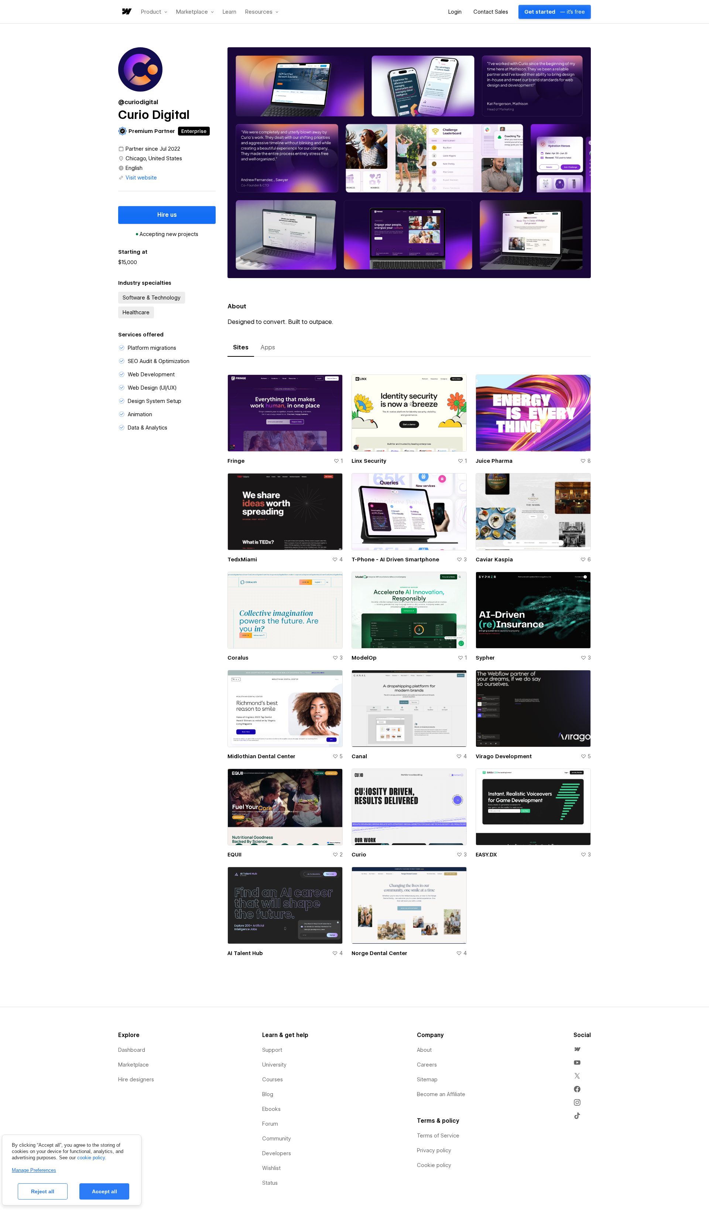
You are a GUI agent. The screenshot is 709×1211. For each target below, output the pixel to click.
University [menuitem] (274, 1065)
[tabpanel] (409, 670)
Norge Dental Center (379, 953)
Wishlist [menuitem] (271, 1168)
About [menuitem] (424, 1050)
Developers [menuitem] (276, 1153)
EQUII (234, 855)
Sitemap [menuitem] (427, 1079)
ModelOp (364, 658)
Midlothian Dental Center (261, 756)
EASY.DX (486, 855)
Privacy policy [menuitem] (434, 1150)
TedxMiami (242, 559)
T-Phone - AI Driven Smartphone (395, 559)
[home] (126, 12)
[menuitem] (577, 1049)
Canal (359, 756)
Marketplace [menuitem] (133, 1065)
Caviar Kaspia (494, 559)
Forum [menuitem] (270, 1124)
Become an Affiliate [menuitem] (441, 1094)
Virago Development (504, 756)
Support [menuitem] (272, 1050)
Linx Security (369, 461)
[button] (154, 12)
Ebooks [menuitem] (271, 1109)
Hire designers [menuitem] (136, 1079)
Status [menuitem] (270, 1183)
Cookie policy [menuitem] (434, 1165)
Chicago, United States (154, 158)
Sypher (485, 658)
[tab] (240, 347)
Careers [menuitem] (427, 1065)
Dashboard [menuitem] (131, 1050)
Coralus (238, 658)
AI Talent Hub (245, 953)
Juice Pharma (494, 461)
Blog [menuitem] (267, 1094)
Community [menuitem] (276, 1139)
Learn (229, 12)
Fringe (235, 461)
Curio (359, 855)
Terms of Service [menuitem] (438, 1136)
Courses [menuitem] (272, 1079)
